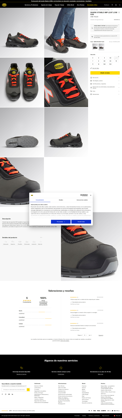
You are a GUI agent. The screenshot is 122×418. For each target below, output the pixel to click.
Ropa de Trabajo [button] (59, 5)
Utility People (85, 394)
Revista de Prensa (86, 397)
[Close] (118, 25)
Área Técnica (61, 386)
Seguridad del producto (40, 400)
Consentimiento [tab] (40, 200)
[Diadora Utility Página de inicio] (4, 5)
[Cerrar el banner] (90, 195)
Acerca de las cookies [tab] (82, 200)
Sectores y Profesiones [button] (31, 5)
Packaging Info (61, 403)
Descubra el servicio (21, 374)
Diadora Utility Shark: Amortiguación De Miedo (107, 397)
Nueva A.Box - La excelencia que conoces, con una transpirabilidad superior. (107, 387)
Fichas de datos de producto (65, 396)
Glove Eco (103, 393)
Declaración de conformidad (65, 394)
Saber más (100, 374)
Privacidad (77, 415)
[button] (92, 5)
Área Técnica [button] (80, 5)
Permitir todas (81, 221)
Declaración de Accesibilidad (41, 402)
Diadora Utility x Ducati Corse (108, 391)
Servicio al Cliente (38, 386)
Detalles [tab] (61, 200)
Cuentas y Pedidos (38, 399)
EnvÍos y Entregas (38, 392)
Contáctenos (61, 374)
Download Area (62, 391)
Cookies (84, 415)
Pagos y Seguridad (38, 397)
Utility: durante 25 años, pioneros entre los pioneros (107, 403)
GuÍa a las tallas (62, 387)
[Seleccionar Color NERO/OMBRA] (95, 47)
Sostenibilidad (85, 392)
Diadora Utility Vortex (106, 390)
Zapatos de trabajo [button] (46, 5)
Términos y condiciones (94, 415)
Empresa (84, 386)
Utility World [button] (70, 5)
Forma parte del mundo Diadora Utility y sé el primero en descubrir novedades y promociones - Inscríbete (61, 1)
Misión (83, 389)
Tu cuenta (36, 389)
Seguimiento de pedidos (40, 391)
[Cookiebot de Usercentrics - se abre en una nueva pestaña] (81, 195)
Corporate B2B (62, 392)
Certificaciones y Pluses (105, 9)
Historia (84, 387)
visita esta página (64, 340)
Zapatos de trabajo (94, 9)
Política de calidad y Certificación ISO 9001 (63, 398)
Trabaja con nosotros (63, 389)
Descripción (95, 77)
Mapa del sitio (105, 415)
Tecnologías (85, 401)
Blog (83, 396)
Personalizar (60, 221)
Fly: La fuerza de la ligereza (107, 395)
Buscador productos (87, 403)
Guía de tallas (95, 68)
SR (111, 9)
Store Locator (85, 399)
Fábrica (84, 391)
